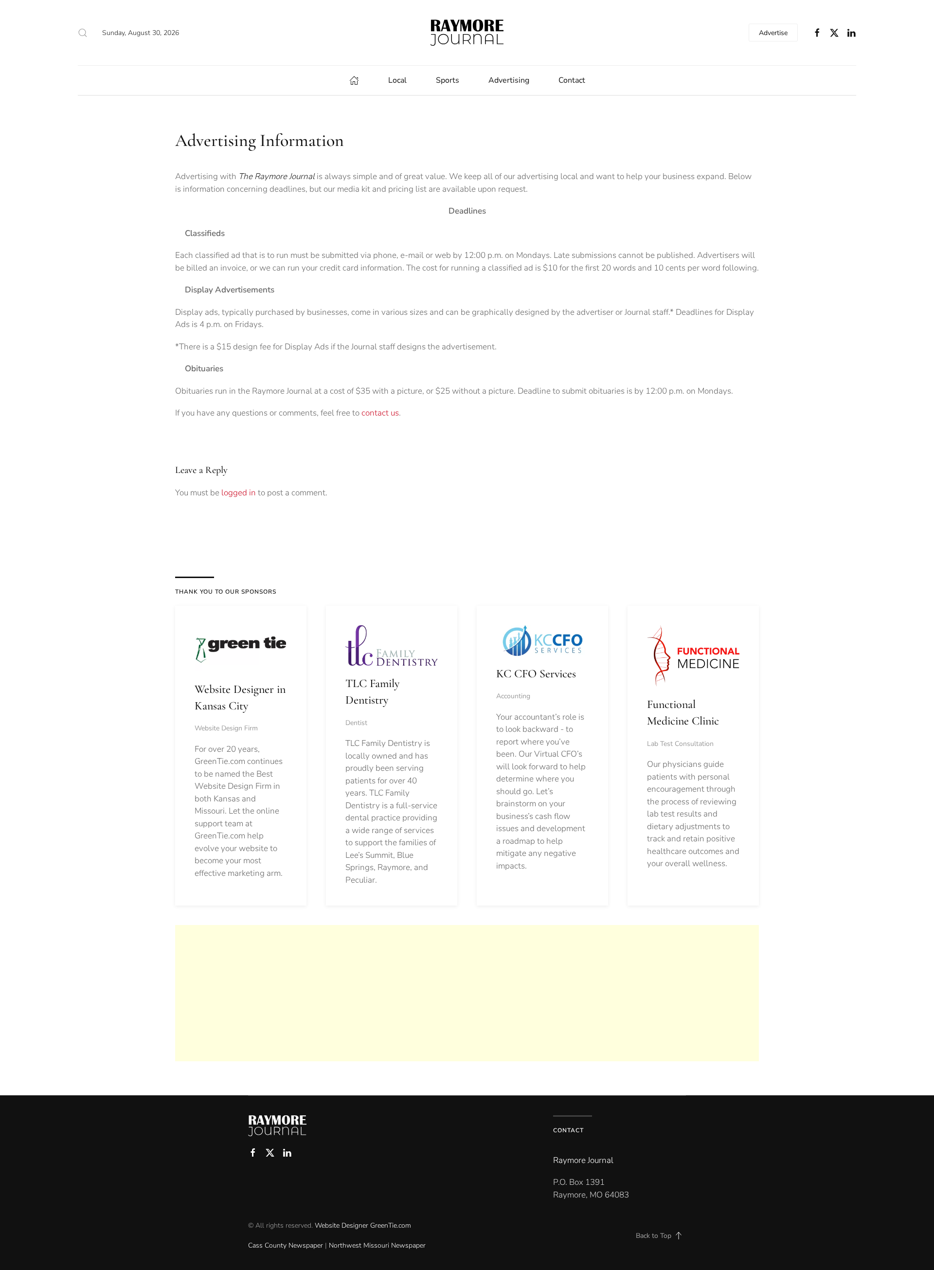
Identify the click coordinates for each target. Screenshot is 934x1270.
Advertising (508, 80)
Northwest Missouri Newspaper (377, 1245)
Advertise (773, 32)
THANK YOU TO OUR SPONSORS (225, 592)
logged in (238, 492)
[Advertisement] (467, 993)
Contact (571, 80)
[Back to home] (467, 32)
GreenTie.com (390, 1225)
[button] (83, 32)
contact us (380, 412)
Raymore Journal (583, 1160)
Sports (447, 80)
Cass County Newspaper (285, 1245)
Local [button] (397, 80)
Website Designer (341, 1225)
